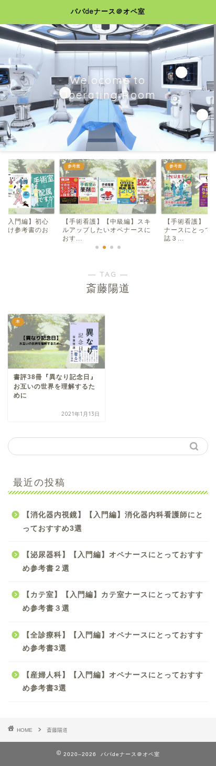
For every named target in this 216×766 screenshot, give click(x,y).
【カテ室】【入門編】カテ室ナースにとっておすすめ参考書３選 (113, 601)
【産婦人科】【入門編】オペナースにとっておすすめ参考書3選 (113, 681)
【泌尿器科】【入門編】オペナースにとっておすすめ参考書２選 (113, 561)
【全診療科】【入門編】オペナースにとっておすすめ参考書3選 (113, 642)
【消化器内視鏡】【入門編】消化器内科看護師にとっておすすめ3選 (113, 521)
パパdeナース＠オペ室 (108, 11)
